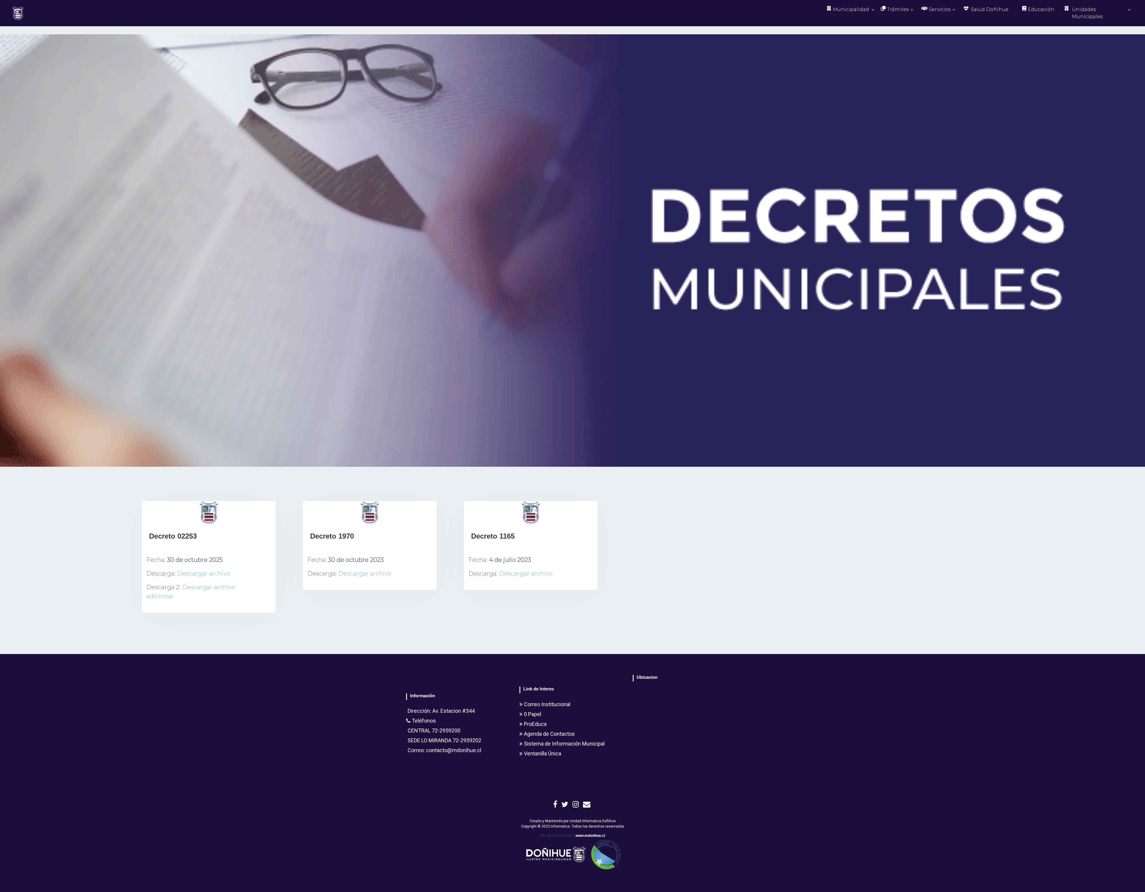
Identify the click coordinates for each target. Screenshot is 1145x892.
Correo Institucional (547, 704)
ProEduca (535, 724)
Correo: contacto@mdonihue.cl (444, 750)
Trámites (898, 9)
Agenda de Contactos (549, 734)
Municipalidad (851, 9)
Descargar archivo (203, 573)
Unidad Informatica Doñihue (593, 821)
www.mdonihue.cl (590, 836)
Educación (1041, 9)
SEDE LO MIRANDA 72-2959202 (444, 740)
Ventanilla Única (542, 753)
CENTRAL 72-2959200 (434, 730)
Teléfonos (424, 721)
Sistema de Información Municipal (564, 744)
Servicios (940, 9)
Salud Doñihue (989, 9)
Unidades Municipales (1087, 13)
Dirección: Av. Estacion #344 (441, 711)
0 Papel (532, 714)
